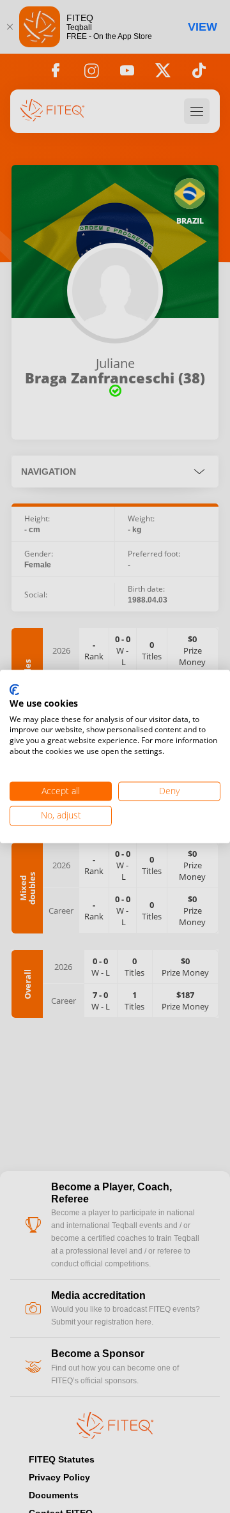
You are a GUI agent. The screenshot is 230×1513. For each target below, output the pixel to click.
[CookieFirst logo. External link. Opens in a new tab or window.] (14, 690)
